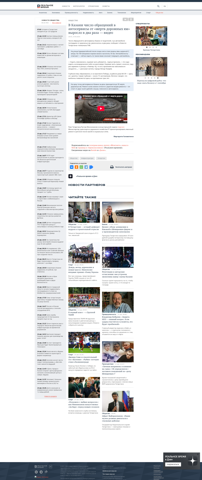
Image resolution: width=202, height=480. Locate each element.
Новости (66, 6)
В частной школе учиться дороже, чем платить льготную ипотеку (48, 84)
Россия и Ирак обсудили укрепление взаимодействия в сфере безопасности (47, 279)
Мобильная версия (109, 471)
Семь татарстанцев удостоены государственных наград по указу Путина (50, 300)
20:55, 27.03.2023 (74, 37)
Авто (100, 13)
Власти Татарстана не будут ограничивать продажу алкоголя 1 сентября (49, 261)
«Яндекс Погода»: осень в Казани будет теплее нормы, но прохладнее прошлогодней (50, 92)
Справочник (93, 6)
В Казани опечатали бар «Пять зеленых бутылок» (49, 68)
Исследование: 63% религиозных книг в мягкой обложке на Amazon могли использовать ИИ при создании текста (50, 251)
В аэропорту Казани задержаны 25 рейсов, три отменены (49, 270)
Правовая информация (158, 471)
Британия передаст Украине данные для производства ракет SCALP (50, 336)
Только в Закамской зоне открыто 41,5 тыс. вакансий (84, 231)
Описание (157, 474)
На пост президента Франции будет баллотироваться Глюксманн (49, 345)
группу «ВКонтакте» (112, 145)
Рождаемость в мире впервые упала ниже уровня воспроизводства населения (49, 136)
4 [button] (156, 47)
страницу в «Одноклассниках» (90, 148)
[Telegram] (86, 167)
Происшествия (108, 364)
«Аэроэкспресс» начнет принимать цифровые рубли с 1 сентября (50, 47)
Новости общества (50, 20)
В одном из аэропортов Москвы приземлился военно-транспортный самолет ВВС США (50, 173)
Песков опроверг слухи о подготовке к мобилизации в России (50, 199)
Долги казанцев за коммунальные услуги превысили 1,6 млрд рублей (49, 390)
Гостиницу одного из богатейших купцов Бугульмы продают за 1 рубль (49, 190)
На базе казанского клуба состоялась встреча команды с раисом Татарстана (83, 407)
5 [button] (158, 78)
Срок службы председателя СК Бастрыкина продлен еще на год (48, 317)
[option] (151, 36)
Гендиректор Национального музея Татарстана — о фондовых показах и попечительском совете (116, 422)
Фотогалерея (79, 6)
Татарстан (101, 158)
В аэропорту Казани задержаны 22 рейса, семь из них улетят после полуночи (49, 75)
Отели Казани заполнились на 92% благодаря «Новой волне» (48, 110)
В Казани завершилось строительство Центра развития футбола (50, 216)
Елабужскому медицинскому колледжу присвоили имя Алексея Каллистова (50, 149)
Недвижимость (88, 13)
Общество (159, 13)
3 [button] (153, 47)
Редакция (157, 466)
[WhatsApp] (81, 167)
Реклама (156, 468)
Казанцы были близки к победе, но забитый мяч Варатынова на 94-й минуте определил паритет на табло (83, 363)
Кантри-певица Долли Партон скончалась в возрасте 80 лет (50, 38)
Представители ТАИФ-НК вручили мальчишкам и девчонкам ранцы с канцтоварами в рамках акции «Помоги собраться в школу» (83, 318)
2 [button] (150, 47)
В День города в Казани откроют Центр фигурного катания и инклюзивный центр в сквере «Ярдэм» (49, 372)
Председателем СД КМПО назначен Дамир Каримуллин (48, 233)
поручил (121, 127)
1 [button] (147, 47)
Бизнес (109, 13)
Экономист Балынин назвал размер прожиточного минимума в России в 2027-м (49, 381)
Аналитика (43, 13)
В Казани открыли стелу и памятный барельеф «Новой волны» (50, 181)
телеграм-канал (96, 145)
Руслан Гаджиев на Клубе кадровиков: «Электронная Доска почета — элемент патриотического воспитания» (49, 126)
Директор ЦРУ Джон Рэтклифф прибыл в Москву (49, 117)
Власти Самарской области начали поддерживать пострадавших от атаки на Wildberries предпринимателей (48, 290)
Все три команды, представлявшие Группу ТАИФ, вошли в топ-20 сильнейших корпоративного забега (83, 273)
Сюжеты (106, 6)
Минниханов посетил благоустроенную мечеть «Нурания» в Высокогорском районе (50, 207)
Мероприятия (136, 13)
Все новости (56, 23)
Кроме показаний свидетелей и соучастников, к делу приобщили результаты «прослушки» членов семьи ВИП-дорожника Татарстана (117, 375)
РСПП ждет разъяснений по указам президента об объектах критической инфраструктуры (50, 159)
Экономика (56, 13)
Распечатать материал (123, 167)
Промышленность (71, 13)
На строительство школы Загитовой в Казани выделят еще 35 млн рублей (50, 242)
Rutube (94, 150)
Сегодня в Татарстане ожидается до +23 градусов (47, 30)
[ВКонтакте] (125, 19)
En (165, 6)
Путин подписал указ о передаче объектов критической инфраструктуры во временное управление (50, 327)
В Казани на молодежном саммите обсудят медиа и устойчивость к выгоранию (50, 101)
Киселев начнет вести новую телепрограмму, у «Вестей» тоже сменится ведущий (50, 362)
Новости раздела (50, 396)
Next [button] (165, 36)
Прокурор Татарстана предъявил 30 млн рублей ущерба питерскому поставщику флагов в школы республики (117, 233)
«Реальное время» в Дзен (86, 176)
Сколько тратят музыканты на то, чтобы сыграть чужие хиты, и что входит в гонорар (117, 278)
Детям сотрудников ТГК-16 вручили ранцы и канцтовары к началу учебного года (50, 225)
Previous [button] (137, 36)
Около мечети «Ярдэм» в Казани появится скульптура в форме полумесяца (50, 353)
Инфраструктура (87, 158)
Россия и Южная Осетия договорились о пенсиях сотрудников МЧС (49, 308)
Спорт (148, 13)
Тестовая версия (109, 474)
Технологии (122, 13)
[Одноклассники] (131, 19)
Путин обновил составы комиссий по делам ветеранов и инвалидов (50, 55)
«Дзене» (102, 150)
